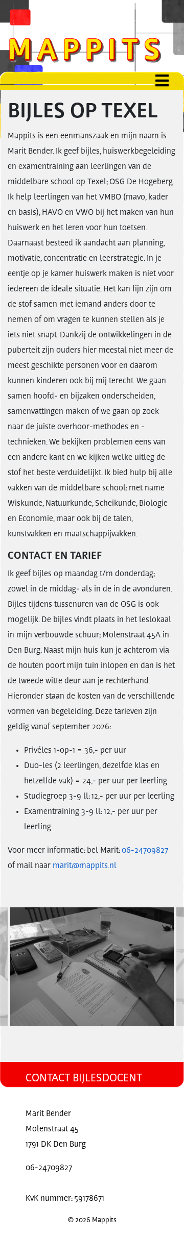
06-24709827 (145, 851)
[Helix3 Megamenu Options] (169, 80)
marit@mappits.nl (85, 866)
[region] (92, 967)
